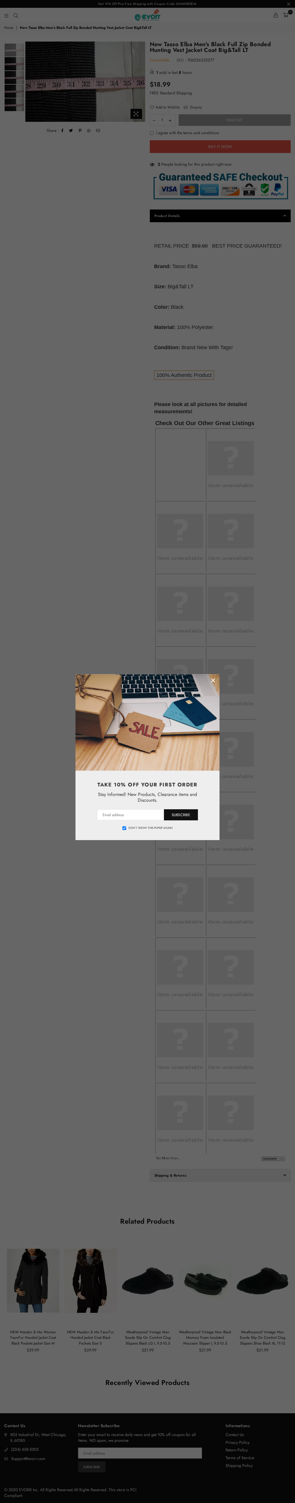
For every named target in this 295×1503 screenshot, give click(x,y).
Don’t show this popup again (150, 828)
